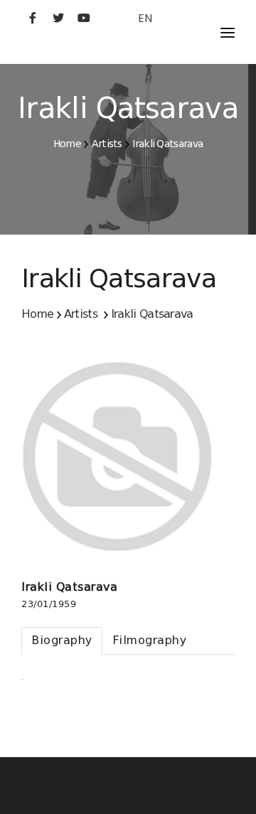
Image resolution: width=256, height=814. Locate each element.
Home (67, 143)
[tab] (61, 641)
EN (145, 18)
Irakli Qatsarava (167, 143)
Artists (107, 143)
